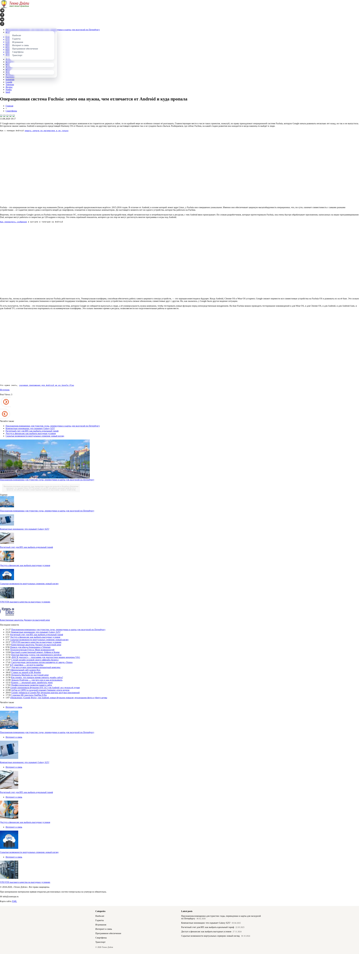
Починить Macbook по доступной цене (30, 675)
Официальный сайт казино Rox (25, 670)
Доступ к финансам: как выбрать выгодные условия (31, 433)
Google (9, 82)
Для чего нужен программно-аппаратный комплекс (36, 667)
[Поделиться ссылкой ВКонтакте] (1, 115)
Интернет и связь (14, 707)
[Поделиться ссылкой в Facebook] (4, 115)
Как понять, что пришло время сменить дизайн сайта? (37, 677)
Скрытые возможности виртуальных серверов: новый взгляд (35, 436)
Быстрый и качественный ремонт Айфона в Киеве (35, 652)
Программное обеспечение (108, 933)
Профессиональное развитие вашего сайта (31, 685)
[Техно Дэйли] (14, 7)
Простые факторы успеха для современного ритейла (36, 655)
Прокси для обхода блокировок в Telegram (30, 647)
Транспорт (100, 942)
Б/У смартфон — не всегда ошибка (26, 665)
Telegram (10, 84)
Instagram (10, 79)
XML (14, 901)
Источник (5, 390)
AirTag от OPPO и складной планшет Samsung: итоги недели (40, 690)
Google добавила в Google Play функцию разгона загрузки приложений (45, 692)
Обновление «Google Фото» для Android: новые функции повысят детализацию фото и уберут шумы (58, 697)
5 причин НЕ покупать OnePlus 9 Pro (29, 695)
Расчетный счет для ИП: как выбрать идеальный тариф (32, 431)
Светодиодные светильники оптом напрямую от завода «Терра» (42, 662)
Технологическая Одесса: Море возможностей (32, 650)
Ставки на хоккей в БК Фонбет (26, 672)
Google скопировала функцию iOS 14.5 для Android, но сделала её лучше (45, 687)
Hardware (99, 916)
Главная (9, 106)
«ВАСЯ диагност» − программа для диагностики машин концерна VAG (45, 657)
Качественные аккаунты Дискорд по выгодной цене (25, 620)
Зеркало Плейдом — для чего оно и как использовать (36, 680)
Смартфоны (11, 111)
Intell (8, 92)
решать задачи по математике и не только (46, 131)
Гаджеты (99, 920)
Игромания (100, 924)
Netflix (9, 89)
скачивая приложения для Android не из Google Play (46, 385)
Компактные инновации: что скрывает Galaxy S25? (30, 428)
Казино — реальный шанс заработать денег (32, 682)
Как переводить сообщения (13, 222)
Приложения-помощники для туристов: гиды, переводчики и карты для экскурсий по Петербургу (53, 426)
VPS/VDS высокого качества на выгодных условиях (25, 602)
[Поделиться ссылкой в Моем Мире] (10, 115)
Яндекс (9, 87)
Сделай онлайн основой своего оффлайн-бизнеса (34, 660)
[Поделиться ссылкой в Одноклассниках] (13, 115)
